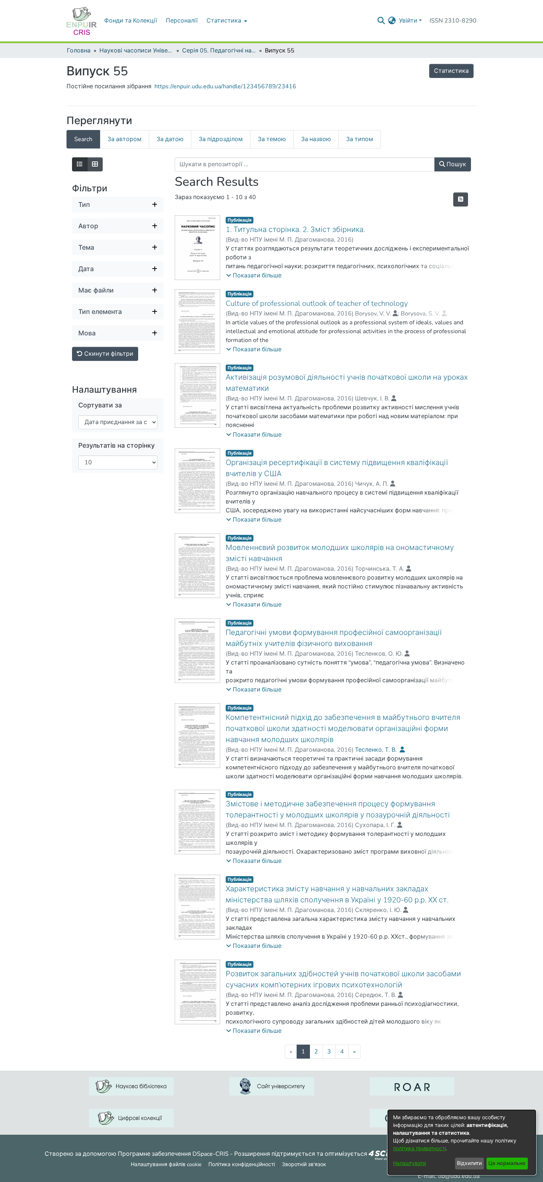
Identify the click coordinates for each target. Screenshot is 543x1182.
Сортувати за (100, 405)
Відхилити (469, 1163)
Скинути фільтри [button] (108, 354)
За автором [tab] (124, 139)
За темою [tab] (272, 139)
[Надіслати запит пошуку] (381, 20)
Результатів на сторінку (116, 446)
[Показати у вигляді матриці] (95, 164)
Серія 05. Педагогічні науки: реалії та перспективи (219, 51)
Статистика (451, 71)
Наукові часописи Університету (136, 51)
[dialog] (462, 1142)
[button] (254, 275)
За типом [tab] (359, 139)
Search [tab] (83, 139)
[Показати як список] (80, 164)
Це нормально (507, 1163)
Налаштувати (409, 1163)
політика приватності (419, 1148)
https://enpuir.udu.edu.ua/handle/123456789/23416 (225, 86)
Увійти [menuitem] (408, 21)
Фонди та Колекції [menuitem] (130, 21)
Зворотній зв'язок (304, 1164)
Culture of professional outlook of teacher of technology (317, 303)
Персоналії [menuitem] (182, 21)
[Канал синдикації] (460, 199)
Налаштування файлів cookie (166, 1164)
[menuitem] (226, 20)
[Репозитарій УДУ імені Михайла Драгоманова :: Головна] (81, 21)
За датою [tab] (170, 139)
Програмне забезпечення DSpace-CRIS (173, 1153)
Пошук (455, 164)
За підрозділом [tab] (221, 139)
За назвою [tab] (316, 139)
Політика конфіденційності (241, 1164)
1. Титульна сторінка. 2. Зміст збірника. (295, 230)
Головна (78, 51)
